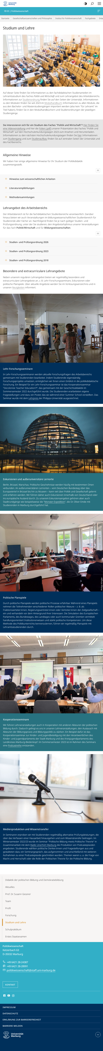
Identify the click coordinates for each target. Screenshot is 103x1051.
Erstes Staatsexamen (16, 936)
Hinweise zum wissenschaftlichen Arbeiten (32, 178)
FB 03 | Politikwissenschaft (99, 11)
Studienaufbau (39, 138)
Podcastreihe (15, 745)
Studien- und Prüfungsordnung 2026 (28, 241)
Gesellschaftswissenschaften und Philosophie (32, 18)
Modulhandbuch (53, 102)
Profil (8, 908)
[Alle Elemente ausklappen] (98, 170)
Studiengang (14, 138)
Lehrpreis (34, 398)
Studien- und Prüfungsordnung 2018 (28, 259)
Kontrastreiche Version (85, 3)
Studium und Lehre (15, 922)
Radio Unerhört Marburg (43, 844)
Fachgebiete (90, 18)
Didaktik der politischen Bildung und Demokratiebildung (34, 879)
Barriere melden (13, 1025)
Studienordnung (31, 99)
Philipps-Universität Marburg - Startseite (10, 3)
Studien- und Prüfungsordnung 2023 (28, 250)
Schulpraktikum (13, 929)
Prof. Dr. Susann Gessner (18, 894)
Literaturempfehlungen (21, 187)
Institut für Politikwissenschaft (68, 18)
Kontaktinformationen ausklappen (97, 1034)
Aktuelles (9, 886)
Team (8, 901)
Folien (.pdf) (45, 128)
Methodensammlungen (21, 196)
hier (79, 135)
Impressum (9, 1007)
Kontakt (10, 984)
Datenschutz (10, 1013)
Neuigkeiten (18, 287)
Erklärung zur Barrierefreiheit (22, 1019)
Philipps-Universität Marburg (17, 1039)
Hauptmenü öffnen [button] (99, 3)
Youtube (8, 995)
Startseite (5, 18)
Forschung (10, 915)
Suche (92, 3)
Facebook (4, 995)
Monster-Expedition (54, 501)
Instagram (13, 995)
